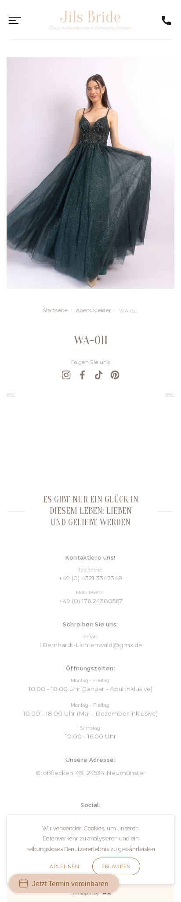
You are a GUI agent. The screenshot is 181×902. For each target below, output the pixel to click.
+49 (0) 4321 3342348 (90, 578)
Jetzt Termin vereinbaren (70, 883)
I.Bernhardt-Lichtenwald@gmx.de (90, 645)
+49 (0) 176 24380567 (91, 601)
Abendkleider (93, 310)
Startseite (55, 310)
